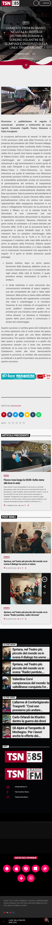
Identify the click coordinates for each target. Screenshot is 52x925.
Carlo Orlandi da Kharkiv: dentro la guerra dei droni (29, 719)
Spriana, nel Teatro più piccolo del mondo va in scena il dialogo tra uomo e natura (25, 562)
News (26, 23)
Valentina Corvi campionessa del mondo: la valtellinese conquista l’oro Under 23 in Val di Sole (30, 685)
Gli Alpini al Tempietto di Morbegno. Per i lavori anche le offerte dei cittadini (28, 734)
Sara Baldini (16, 406)
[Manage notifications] (46, 920)
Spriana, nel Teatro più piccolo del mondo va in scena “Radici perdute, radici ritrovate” (25, 613)
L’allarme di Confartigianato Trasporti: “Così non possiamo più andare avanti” (30, 708)
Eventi (7, 557)
